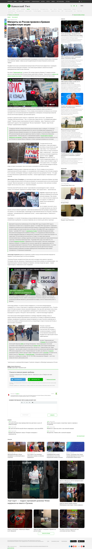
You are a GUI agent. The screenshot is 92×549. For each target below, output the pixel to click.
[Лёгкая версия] (79, 1)
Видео (53, 1)
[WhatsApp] (5, 24)
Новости (10, 1)
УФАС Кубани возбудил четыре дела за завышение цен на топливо (70, 82)
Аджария (13, 9)
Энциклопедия (35, 1)
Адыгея (18, 9)
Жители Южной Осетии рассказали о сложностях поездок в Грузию (70, 129)
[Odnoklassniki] (5, 30)
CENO (21, 343)
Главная (9, 17)
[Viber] (5, 26)
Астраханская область (35, 9)
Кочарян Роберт (65, 202)
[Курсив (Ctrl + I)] (24, 402)
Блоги (48, 1)
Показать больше (46, 533)
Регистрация (25, 414)
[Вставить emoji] (32, 402)
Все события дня (80, 436)
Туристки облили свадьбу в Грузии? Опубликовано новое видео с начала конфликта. (71, 504)
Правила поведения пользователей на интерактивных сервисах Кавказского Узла (34, 546)
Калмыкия (74, 9)
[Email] (5, 35)
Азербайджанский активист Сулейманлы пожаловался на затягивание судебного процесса (71, 155)
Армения (28, 9)
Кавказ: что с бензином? (14, 14)
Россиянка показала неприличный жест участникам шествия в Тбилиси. (69, 530)
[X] (5, 28)
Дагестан (55, 9)
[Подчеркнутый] (27, 402)
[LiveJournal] (5, 33)
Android (35, 345)
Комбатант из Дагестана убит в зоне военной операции (60, 428)
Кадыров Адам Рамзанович (67, 220)
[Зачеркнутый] (29, 402)
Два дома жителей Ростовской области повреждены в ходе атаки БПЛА (26, 428)
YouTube (46, 352)
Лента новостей (15, 17)
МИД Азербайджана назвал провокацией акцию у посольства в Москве (71, 57)
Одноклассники (30, 354)
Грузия (51, 9)
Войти (82, 5)
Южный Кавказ (10, 12)
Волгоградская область (44, 9)
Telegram (43, 342)
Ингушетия (60, 9)
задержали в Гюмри (31, 231)
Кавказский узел (17, 72)
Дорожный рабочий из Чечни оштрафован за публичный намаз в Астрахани (16, 456)
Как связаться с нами (55, 541)
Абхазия (9, 9)
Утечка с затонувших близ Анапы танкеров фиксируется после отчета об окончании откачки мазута (75, 456)
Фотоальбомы (60, 1)
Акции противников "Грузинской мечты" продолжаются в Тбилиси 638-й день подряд (71, 34)
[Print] (5, 37)
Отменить (52, 415)
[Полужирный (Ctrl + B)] (22, 402)
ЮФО (15, 12)
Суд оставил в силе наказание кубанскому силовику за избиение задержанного (35, 456)
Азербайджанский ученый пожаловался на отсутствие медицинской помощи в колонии (55, 456)
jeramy (17, 393)
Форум (42, 1)
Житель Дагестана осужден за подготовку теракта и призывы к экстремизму (62, 423)
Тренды (20, 1)
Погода (68, 1)
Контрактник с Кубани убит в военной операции (59, 432)
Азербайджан (23, 9)
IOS (39, 345)
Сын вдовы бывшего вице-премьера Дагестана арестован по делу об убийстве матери (25, 423)
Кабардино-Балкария (67, 9)
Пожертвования (64, 541)
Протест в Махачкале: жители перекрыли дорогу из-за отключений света (71, 481)
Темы (15, 1)
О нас (48, 541)
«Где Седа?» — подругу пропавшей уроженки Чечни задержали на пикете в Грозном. (29, 501)
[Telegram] (5, 22)
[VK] (5, 20)
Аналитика (27, 1)
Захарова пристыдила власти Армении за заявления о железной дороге (71, 106)
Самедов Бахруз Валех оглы (67, 185)
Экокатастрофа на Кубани (78, 14)
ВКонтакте (21, 354)
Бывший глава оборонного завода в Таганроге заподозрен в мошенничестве (23, 433)
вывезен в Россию (19, 241)
